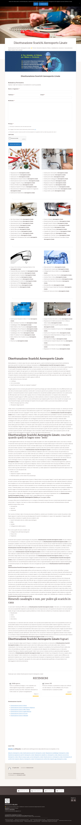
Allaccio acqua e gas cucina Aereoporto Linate (30, 757)
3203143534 (12, 809)
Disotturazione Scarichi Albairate (19, 715)
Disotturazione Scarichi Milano (19, 705)
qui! (35, 129)
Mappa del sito (27, 815)
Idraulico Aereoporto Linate (15, 753)
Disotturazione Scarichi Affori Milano (20, 709)
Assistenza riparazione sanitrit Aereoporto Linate (21, 755)
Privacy (10, 123)
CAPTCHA (11, 134)
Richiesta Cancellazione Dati (18, 815)
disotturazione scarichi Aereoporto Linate (34, 753)
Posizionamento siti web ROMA (22, 816)
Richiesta (11, 100)
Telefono (11, 94)
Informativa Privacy (8, 815)
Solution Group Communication (34, 816)
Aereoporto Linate (21, 775)
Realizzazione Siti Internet (10, 816)
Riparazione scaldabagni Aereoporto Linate (57, 753)
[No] (79, 3)
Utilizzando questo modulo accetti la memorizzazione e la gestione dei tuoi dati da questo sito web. (32, 132)
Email (42, 94)
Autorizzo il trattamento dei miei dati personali (20, 126)
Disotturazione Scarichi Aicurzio (19, 713)
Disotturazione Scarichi (18, 773)
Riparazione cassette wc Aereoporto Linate (46, 755)
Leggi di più (43, 4)
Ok (36, 4)
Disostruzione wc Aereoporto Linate (53, 757)
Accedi (31, 815)
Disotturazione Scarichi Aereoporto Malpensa (23, 707)
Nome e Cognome (13, 89)
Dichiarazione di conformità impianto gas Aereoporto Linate (51, 759)
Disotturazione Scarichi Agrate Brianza (21, 711)
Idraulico (10, 749)
